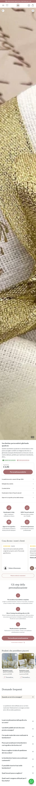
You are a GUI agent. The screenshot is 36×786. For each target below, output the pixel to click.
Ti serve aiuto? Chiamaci (17, 642)
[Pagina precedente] (3, 10)
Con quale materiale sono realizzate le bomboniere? (15, 736)
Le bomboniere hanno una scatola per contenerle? (14, 759)
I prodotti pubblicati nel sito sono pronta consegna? (13, 729)
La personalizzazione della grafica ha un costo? (14, 721)
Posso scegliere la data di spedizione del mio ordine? (14, 751)
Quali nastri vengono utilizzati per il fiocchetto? (14, 779)
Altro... (4, 457)
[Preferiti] (7, 5)
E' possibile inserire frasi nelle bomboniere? (12, 767)
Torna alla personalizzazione (18, 638)
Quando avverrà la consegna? (12, 697)
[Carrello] (32, 5)
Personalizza (9, 677)
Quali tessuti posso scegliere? (12, 773)
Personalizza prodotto (18, 472)
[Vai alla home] (18, 5)
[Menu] (3, 5)
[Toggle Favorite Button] (33, 11)
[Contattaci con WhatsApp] (31, 781)
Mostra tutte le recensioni (18, 575)
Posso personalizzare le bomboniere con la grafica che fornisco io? (14, 744)
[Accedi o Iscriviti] (29, 5)
